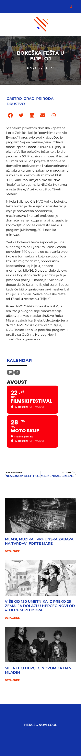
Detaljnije (12, 551)
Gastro (14, 98)
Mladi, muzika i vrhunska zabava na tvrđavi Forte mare (39, 541)
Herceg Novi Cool (40, 725)
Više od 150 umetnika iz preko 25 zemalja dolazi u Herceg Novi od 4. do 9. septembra (40, 605)
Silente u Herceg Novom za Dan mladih (38, 670)
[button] (10, 115)
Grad (29, 98)
